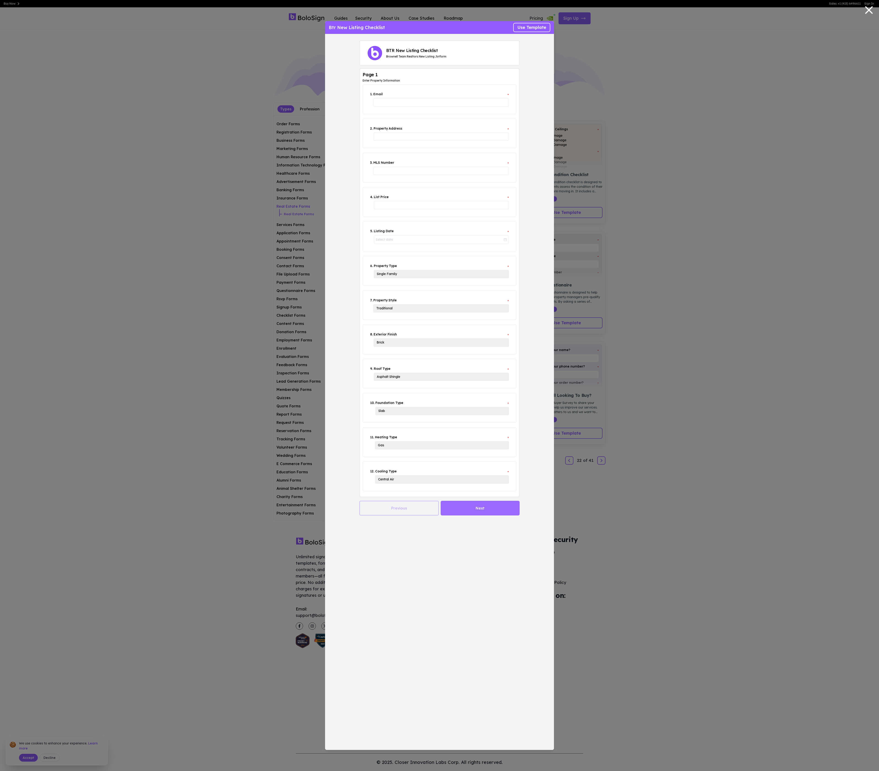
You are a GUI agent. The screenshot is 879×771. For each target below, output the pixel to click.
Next (480, 508)
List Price (381, 197)
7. (371, 300)
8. (371, 334)
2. (371, 128)
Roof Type (382, 369)
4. (371, 197)
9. (371, 369)
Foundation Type (389, 403)
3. (371, 163)
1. (371, 94)
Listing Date (384, 231)
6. (371, 266)
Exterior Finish (385, 334)
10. (372, 403)
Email (378, 94)
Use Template (531, 27)
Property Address (388, 128)
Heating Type (386, 437)
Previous (399, 508)
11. (372, 437)
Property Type (385, 266)
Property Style (385, 300)
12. (372, 471)
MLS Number (383, 163)
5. (371, 231)
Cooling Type (386, 471)
